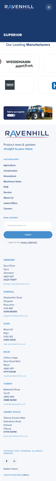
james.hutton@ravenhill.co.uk (15, 436)
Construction (10, 170)
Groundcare (10, 176)
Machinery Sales (12, 181)
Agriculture (10, 165)
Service (8, 192)
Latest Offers (10, 203)
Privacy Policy (11, 469)
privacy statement (29, 242)
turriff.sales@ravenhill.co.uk (14, 404)
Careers (8, 208)
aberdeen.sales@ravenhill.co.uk (16, 284)
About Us (9, 197)
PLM (6, 187)
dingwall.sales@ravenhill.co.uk (16, 315)
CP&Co (25, 475)
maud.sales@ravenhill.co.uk (15, 376)
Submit (28, 234)
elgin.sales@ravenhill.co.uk (14, 344)
